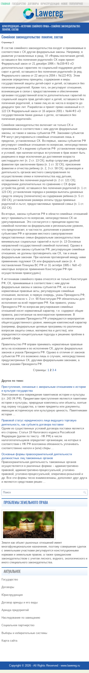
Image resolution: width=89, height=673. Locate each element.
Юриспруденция (50, 3)
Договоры (33, 3)
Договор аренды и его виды (20, 602)
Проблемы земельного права (26, 502)
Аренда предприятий (15, 610)
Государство (19, 3)
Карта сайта (9, 640)
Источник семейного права (35, 26)
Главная (5, 3)
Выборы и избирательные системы (24, 633)
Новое (64, 3)
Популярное (76, 3)
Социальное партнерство (18, 625)
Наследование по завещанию (21, 617)
